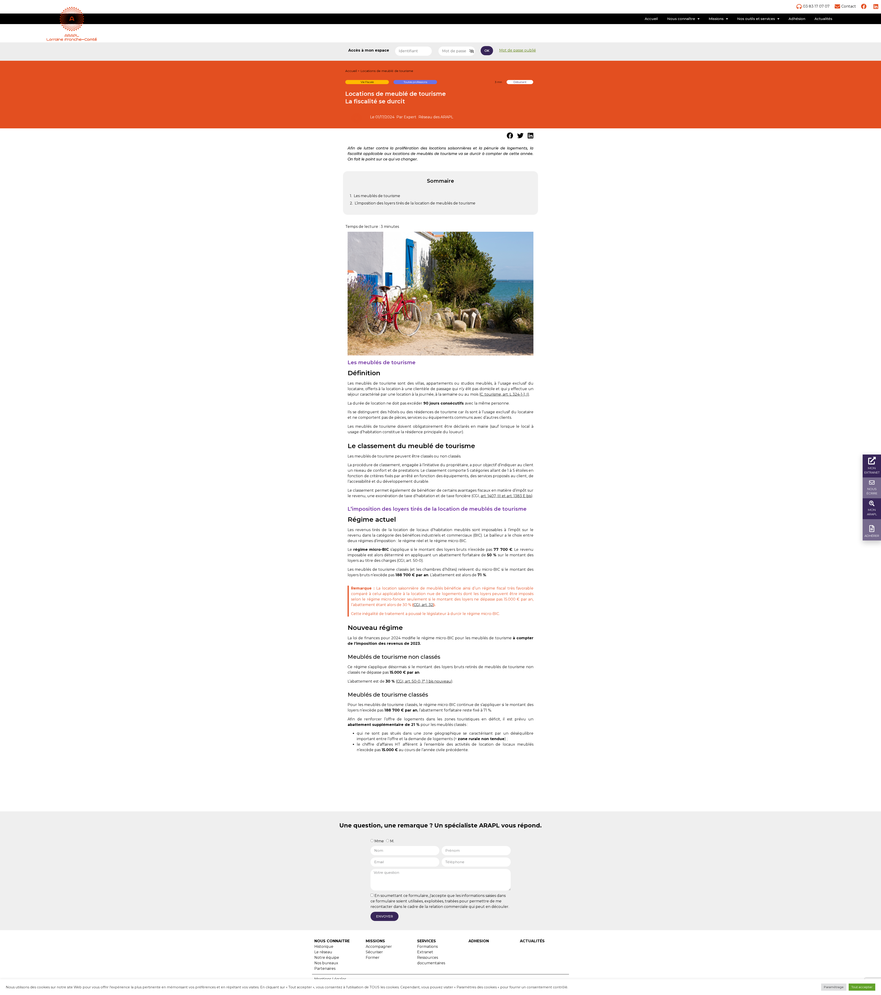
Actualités (823, 19)
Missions (716, 19)
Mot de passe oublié (517, 50)
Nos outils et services (756, 19)
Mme (379, 841)
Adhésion (797, 19)
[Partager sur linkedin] (530, 136)
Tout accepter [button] (862, 987)
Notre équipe (326, 957)
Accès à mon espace (368, 50)
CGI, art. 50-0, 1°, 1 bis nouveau (424, 681)
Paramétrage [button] (834, 987)
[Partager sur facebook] (510, 136)
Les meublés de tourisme (377, 196)
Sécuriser (374, 952)
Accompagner (379, 946)
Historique (323, 946)
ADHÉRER (871, 535)
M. (392, 841)
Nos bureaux (326, 963)
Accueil (651, 19)
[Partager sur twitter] (520, 136)
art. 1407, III (491, 496)
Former (372, 957)
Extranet (425, 952)
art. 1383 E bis (519, 496)
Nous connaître (681, 19)
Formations (427, 946)
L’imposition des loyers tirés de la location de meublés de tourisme (415, 203)
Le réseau (323, 952)
